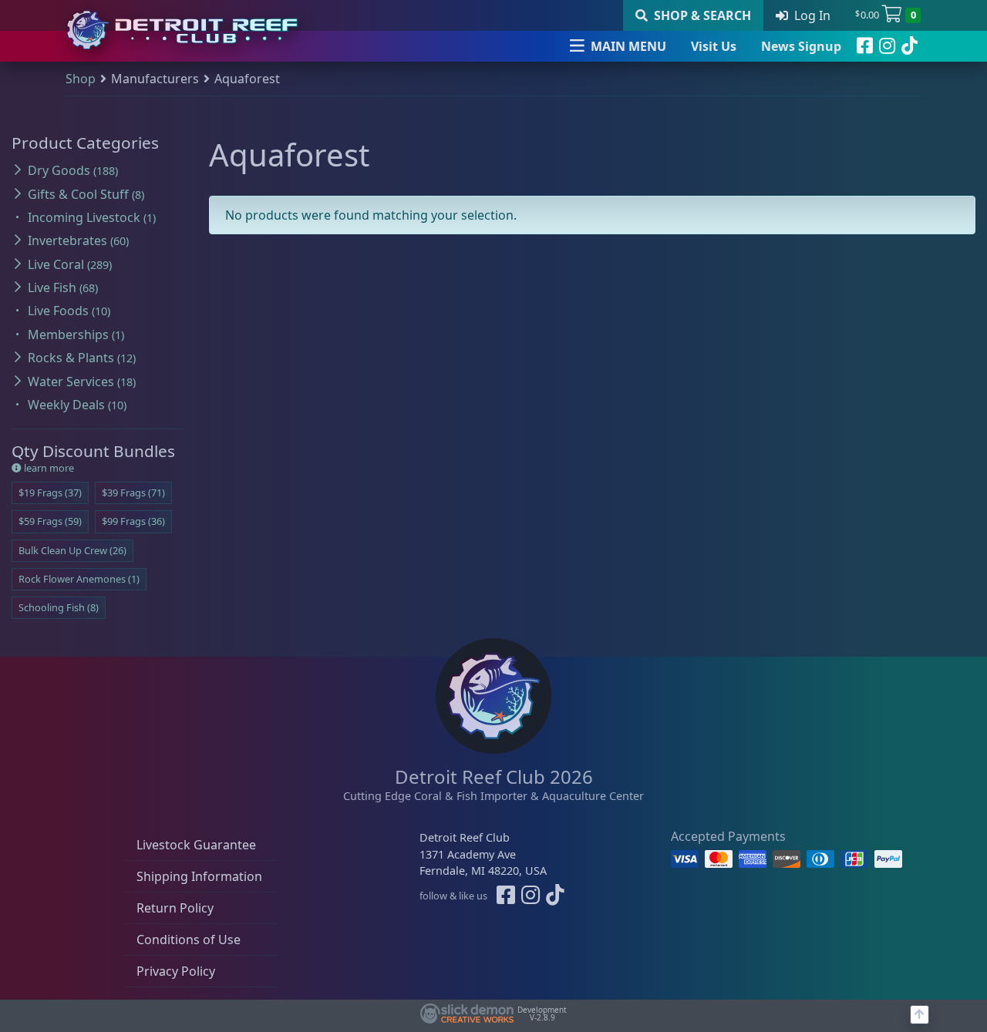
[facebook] (865, 46)
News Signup (801, 46)
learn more (48, 468)
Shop (81, 78)
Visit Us (713, 46)
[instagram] (887, 46)
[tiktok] (909, 46)
